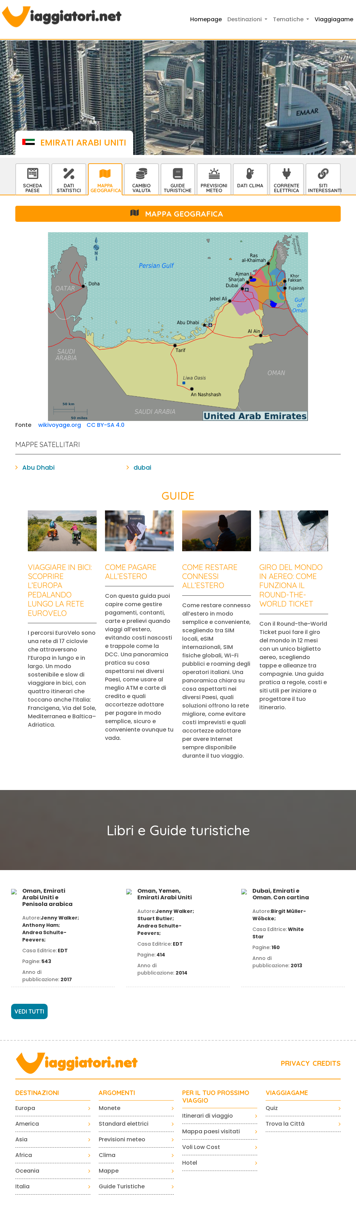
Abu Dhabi (38, 467)
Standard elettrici (123, 1124)
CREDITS (327, 1063)
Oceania (27, 1171)
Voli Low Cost (201, 1147)
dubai (142, 467)
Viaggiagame (334, 19)
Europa (25, 1108)
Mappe (109, 1171)
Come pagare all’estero (130, 571)
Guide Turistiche (178, 188)
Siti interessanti (324, 188)
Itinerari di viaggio (207, 1116)
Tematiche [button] (289, 19)
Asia (21, 1139)
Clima (107, 1155)
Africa (23, 1155)
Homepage (206, 19)
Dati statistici (69, 188)
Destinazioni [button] (245, 19)
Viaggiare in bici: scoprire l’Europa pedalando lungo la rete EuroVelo (60, 590)
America (27, 1124)
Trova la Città (285, 1124)
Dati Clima (250, 185)
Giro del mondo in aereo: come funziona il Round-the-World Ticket (291, 585)
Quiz (272, 1108)
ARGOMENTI (117, 1093)
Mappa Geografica (105, 188)
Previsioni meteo (122, 1139)
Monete (109, 1108)
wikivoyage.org (59, 425)
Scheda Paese (32, 188)
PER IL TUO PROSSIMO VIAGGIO (215, 1096)
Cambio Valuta (141, 188)
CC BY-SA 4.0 (105, 425)
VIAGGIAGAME (287, 1093)
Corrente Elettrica (286, 188)
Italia (22, 1186)
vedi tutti (29, 1011)
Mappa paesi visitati (211, 1131)
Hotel (189, 1163)
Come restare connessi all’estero (209, 576)
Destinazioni (37, 1093)
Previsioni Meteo (214, 188)
